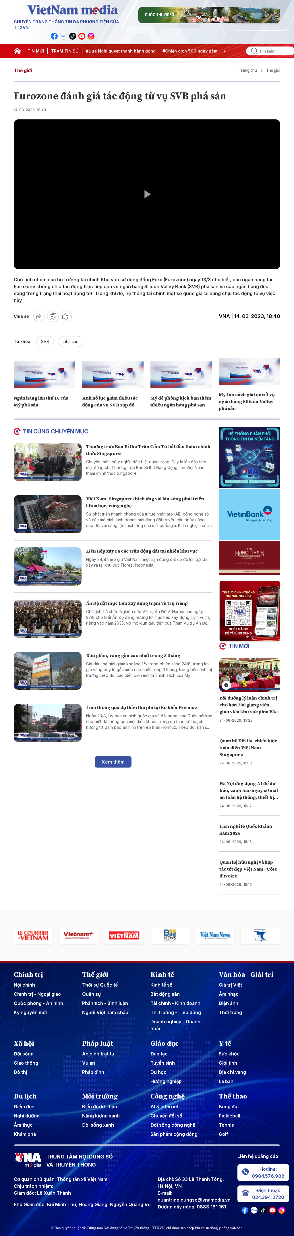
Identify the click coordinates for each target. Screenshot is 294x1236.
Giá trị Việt (230, 985)
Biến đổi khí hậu (99, 1106)
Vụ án (88, 1063)
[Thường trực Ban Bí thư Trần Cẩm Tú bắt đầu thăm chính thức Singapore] (48, 462)
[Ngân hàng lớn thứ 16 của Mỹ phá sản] (44, 374)
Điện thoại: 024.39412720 (268, 1193)
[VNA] (54, 36)
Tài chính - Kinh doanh (175, 1003)
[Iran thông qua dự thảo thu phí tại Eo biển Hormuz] (48, 723)
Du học (158, 1072)
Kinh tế (162, 974)
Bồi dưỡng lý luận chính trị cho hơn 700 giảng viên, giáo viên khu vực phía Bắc (248, 705)
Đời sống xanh (98, 1125)
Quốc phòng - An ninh (38, 1003)
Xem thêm (113, 762)
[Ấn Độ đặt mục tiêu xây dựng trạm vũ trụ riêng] (48, 619)
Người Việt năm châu (105, 1012)
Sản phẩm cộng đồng (174, 1134)
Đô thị (20, 1072)
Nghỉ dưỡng (27, 1116)
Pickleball (229, 1116)
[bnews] (124, 936)
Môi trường (100, 1096)
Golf (223, 1134)
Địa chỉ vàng (232, 1072)
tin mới (239, 646)
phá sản (70, 341)
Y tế (225, 1043)
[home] (17, 51)
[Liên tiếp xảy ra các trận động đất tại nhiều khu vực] (48, 566)
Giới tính (228, 1063)
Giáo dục (164, 1043)
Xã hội (24, 1043)
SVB (45, 341)
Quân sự (91, 994)
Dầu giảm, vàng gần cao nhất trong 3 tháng (133, 655)
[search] (252, 51)
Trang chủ (248, 70)
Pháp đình (93, 1072)
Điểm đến (24, 1106)
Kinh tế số (161, 985)
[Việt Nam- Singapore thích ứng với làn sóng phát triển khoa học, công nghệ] (48, 514)
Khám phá (25, 1134)
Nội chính (24, 985)
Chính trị (28, 974)
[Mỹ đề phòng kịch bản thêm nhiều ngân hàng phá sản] (181, 374)
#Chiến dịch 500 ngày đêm (156, 51)
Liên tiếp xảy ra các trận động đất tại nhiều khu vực (142, 551)
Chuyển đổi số (166, 1116)
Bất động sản (165, 994)
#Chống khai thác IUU (213, 51)
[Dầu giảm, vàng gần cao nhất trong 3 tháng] (48, 671)
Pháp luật (97, 1043)
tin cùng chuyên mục (55, 431)
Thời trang (230, 1012)
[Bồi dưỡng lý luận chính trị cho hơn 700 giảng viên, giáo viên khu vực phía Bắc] (249, 675)
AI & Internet (164, 1106)
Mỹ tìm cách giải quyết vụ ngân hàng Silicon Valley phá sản (247, 401)
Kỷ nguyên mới (30, 1012)
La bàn (226, 1081)
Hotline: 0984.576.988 (268, 1172)
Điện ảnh (228, 1003)
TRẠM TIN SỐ (65, 51)
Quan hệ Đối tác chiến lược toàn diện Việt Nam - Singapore (248, 747)
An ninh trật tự (98, 1054)
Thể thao (233, 1096)
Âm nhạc (229, 994)
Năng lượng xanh (101, 1116)
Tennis (226, 1125)
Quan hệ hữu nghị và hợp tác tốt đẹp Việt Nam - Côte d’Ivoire (248, 869)
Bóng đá (228, 1106)
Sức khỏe (229, 1054)
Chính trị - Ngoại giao (37, 994)
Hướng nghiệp (166, 1081)
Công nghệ (167, 1096)
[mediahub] (260, 936)
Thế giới (23, 70)
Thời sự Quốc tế (100, 985)
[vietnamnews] (169, 936)
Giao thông (26, 1063)
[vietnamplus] (33, 936)
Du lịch (25, 1096)
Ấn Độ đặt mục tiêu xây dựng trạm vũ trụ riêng (137, 603)
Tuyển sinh (162, 1063)
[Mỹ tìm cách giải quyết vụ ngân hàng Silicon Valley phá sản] (249, 371)
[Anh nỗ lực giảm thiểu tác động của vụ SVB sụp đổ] (113, 374)
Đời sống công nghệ (172, 1125)
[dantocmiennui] (215, 936)
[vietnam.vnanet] (78, 936)
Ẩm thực (23, 1125)
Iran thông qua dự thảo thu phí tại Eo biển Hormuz (141, 707)
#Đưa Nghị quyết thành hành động (87, 51)
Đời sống (24, 1054)
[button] (247, 637)
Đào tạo (159, 1054)
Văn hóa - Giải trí (246, 974)
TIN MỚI (36, 51)
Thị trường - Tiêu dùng (175, 1012)
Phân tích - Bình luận (105, 1003)
